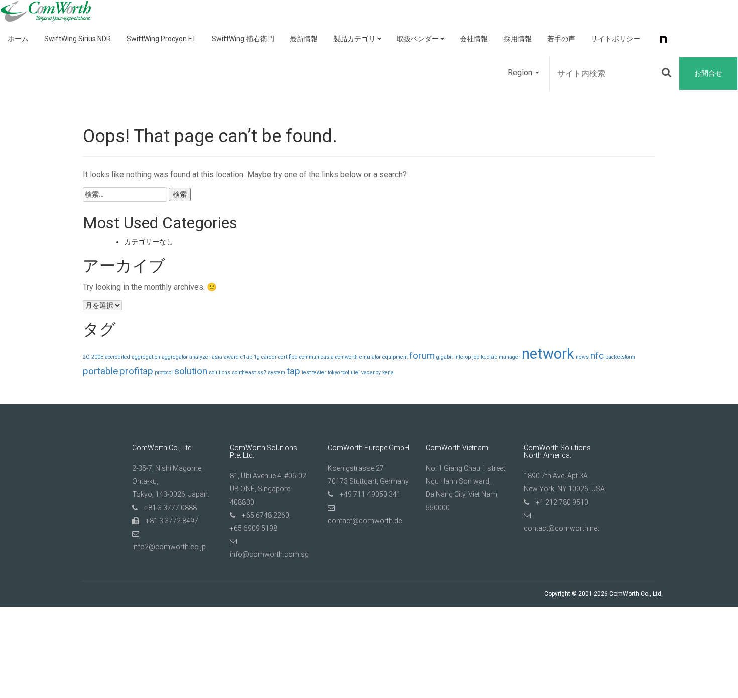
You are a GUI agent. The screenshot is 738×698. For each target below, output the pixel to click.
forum (422, 355)
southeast (244, 372)
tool (345, 372)
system (276, 372)
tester (319, 372)
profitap (136, 371)
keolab (489, 357)
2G (86, 357)
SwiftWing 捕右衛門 (243, 39)
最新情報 (304, 39)
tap (293, 371)
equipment (395, 357)
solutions (219, 372)
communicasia (316, 357)
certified (288, 357)
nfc (597, 355)
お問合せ (708, 73)
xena (388, 372)
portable (100, 371)
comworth (346, 357)
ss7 (261, 372)
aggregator (175, 357)
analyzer (199, 357)
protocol (164, 372)
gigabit (444, 357)
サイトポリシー (615, 39)
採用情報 (518, 39)
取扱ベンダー (418, 39)
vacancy (371, 372)
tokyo (334, 372)
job (475, 357)
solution (190, 371)
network (548, 353)
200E (97, 357)
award (231, 357)
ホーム (18, 39)
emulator (370, 357)
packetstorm (620, 357)
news (582, 357)
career (269, 357)
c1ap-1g (250, 357)
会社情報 (474, 39)
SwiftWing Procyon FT (161, 39)
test (306, 372)
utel (355, 372)
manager (509, 357)
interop (462, 357)
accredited (117, 357)
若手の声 (561, 39)
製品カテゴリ (355, 39)
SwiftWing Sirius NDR (77, 39)
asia (217, 357)
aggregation (146, 357)
